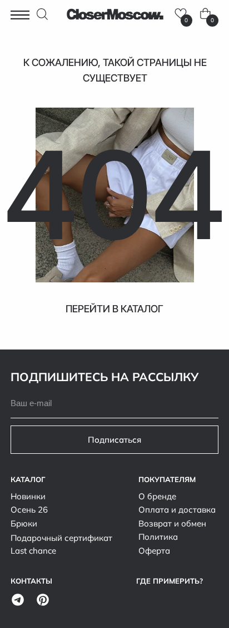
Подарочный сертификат (61, 537)
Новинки (28, 496)
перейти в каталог (114, 309)
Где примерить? (169, 580)
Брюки (24, 523)
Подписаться (114, 439)
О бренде (157, 496)
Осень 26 (29, 509)
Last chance (33, 550)
